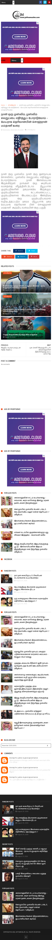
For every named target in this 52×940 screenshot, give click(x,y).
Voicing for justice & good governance (23, 758)
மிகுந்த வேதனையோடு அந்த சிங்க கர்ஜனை (20, 335)
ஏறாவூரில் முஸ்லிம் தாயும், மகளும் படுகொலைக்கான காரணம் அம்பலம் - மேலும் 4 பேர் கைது (31, 654)
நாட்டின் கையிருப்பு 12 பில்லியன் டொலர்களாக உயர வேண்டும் (28, 576)
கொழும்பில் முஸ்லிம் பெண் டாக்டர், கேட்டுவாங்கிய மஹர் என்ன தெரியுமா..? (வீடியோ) (31, 512)
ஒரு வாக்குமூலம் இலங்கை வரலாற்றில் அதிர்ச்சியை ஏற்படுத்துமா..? (31, 599)
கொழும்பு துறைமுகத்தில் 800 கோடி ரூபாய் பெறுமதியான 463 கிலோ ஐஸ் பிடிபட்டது (31, 864)
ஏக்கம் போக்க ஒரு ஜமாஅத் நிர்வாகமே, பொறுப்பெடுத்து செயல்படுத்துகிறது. (24, 310)
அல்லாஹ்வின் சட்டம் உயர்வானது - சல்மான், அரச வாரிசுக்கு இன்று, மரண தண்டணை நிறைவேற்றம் (31, 500)
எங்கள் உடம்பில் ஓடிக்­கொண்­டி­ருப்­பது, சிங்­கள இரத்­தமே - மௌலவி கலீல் (31, 533)
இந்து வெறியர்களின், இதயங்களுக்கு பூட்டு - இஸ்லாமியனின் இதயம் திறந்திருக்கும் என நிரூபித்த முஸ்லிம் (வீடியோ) (31, 548)
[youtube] (49, 2)
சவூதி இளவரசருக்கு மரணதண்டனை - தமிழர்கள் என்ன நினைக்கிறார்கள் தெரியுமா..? (31, 725)
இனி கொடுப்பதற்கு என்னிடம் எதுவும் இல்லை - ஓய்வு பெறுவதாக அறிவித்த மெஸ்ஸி (24, 287)
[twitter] (45, 2)
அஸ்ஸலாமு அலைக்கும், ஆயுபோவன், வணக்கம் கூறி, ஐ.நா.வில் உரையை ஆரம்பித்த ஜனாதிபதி (31, 677)
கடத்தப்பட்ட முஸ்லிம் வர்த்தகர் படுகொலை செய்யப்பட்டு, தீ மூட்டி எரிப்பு (32, 712)
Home (3, 60)
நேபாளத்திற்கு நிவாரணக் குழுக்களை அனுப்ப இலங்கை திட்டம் (30, 588)
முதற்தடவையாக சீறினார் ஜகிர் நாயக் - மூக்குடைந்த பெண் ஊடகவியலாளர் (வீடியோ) (31, 666)
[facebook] (40, 2)
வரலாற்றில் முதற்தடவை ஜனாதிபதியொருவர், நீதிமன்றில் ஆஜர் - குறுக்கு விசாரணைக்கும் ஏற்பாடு (31, 689)
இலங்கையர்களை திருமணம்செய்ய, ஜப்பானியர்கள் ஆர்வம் (30, 522)
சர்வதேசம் (12, 105)
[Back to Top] (26, 937)
